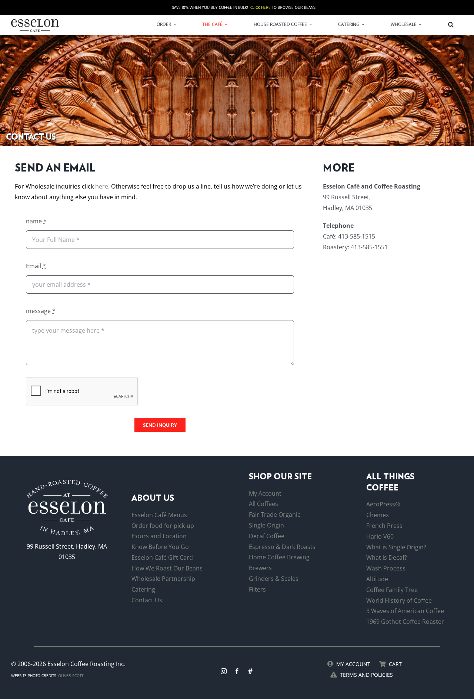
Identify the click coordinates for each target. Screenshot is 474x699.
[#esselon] (250, 671)
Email (36, 266)
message (41, 311)
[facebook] (237, 671)
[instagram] (224, 671)
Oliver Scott (70, 675)
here (101, 186)
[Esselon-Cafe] (35, 20)
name (36, 221)
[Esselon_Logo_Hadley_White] (67, 483)
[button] (451, 24)
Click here (260, 7)
